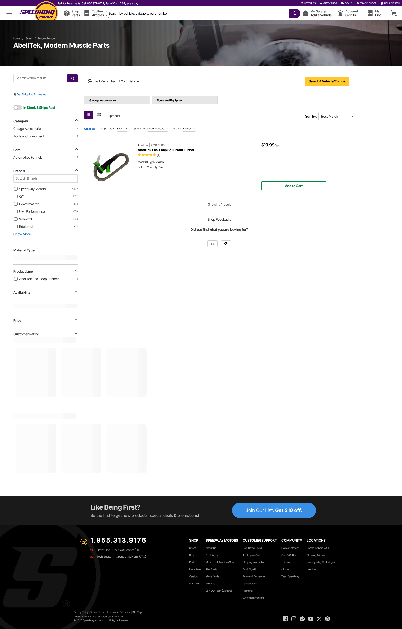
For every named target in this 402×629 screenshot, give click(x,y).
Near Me (311, 569)
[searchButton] (293, 13)
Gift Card (194, 583)
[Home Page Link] (39, 13)
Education (125, 612)
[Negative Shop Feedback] (226, 243)
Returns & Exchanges (254, 576)
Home (16, 38)
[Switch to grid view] (99, 115)
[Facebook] (285, 618)
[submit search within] (72, 78)
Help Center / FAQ (252, 548)
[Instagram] (293, 618)
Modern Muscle (46, 38)
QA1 (21, 196)
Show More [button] (22, 234)
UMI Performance (32, 211)
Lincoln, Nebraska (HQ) (319, 548)
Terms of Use (97, 612)
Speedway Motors (32, 189)
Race (192, 555)
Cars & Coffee (288, 555)
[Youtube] (310, 618)
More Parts (195, 569)
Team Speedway (290, 576)
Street (29, 38)
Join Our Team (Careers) (219, 590)
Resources (112, 612)
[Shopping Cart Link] (393, 13)
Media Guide (212, 576)
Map (139, 612)
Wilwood (25, 219)
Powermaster (29, 204)
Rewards (210, 583)
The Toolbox (212, 569)
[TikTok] (302, 618)
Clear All (89, 129)
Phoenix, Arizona (316, 555)
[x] (319, 618)
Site (134, 612)
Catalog (193, 576)
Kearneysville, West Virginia (321, 562)
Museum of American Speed (221, 562)
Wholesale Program (253, 597)
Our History (212, 555)
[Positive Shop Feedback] (212, 243)
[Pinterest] (327, 618)
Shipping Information (254, 562)
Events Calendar (290, 548)
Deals (192, 562)
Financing (248, 590)
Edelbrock (26, 226)
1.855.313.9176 (118, 540)
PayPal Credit (250, 583)
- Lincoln (285, 562)
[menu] (9, 13)
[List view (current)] (88, 115)
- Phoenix (286, 569)
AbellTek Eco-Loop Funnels (39, 279)
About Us (211, 548)
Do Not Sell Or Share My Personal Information (98, 616)
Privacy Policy (81, 612)
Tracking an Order (252, 555)
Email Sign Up (250, 569)
